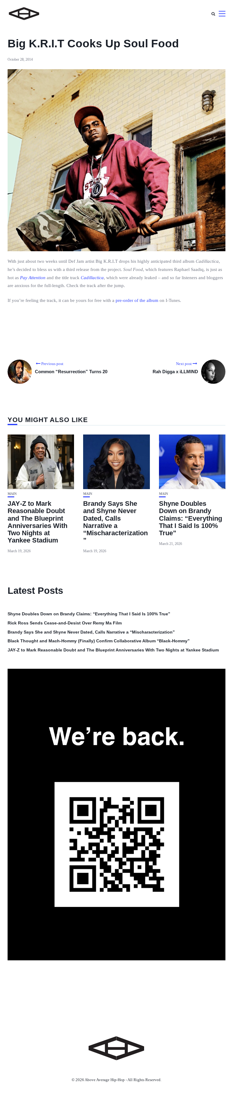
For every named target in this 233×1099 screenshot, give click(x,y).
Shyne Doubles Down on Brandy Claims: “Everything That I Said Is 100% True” (190, 518)
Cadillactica (92, 277)
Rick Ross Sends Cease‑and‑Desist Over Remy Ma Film (65, 623)
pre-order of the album (137, 300)
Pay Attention (33, 277)
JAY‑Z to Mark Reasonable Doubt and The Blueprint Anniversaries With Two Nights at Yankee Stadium (37, 522)
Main (12, 493)
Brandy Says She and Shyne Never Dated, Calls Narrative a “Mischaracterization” (115, 522)
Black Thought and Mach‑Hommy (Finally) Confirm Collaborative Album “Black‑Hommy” (99, 640)
